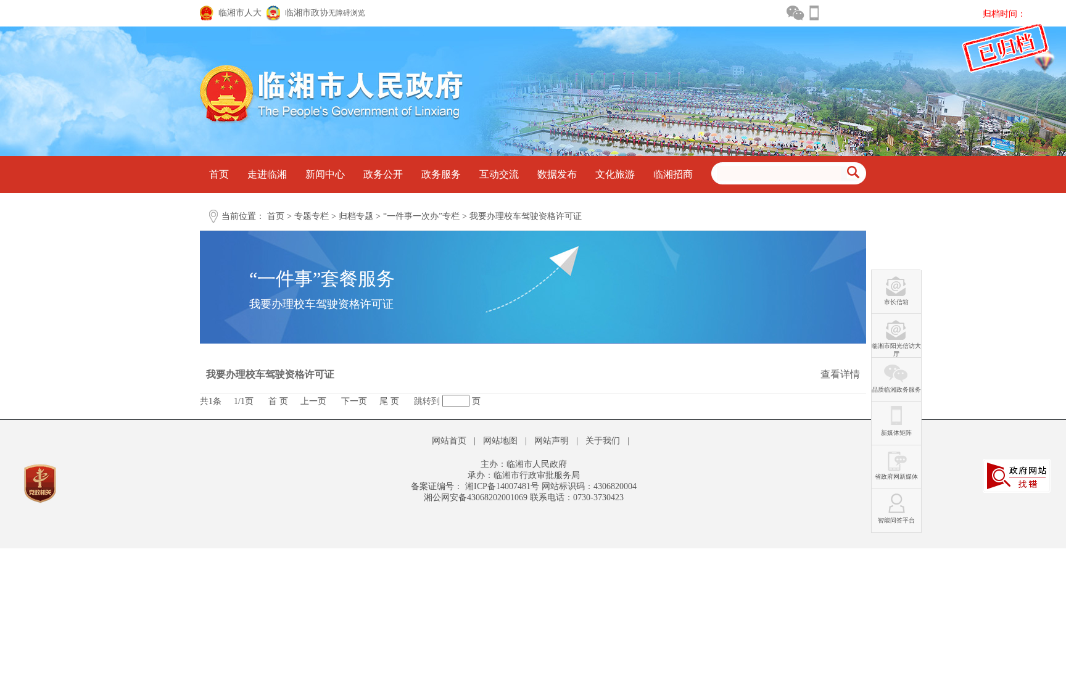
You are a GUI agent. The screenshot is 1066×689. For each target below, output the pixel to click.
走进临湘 (267, 174)
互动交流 (499, 174)
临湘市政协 (306, 12)
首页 (219, 174)
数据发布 (557, 174)
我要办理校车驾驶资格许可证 (525, 216)
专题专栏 (311, 216)
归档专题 (356, 216)
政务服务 (441, 174)
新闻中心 (325, 174)
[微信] (795, 13)
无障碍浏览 (346, 13)
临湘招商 (673, 174)
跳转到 (427, 401)
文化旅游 (615, 174)
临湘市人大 (240, 12)
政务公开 (383, 174)
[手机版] (813, 13)
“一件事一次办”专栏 (421, 216)
